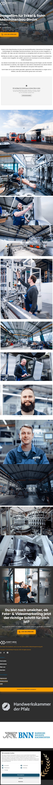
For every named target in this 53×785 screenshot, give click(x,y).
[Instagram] (1, 653)
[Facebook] (4, 653)
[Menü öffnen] (51, 3)
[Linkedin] (8, 653)
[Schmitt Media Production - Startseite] (8, 3)
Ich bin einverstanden (26, 95)
